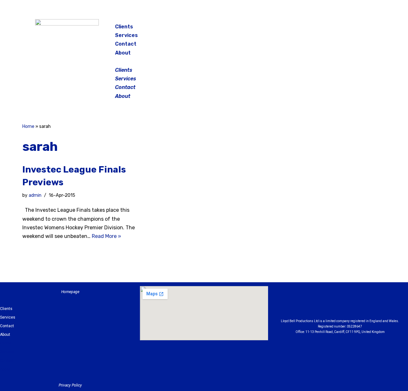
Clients (124, 27)
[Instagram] (339, 29)
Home (28, 126)
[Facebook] (323, 29)
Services (126, 35)
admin (35, 195)
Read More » (106, 236)
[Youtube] (375, 304)
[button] (204, 61)
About (123, 53)
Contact (125, 44)
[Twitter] (355, 29)
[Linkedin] (358, 304)
